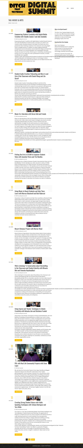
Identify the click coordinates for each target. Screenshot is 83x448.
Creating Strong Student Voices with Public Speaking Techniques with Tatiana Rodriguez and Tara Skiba (30, 404)
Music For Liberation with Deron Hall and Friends (30, 114)
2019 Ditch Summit (19, 368)
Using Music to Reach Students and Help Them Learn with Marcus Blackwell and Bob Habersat (30, 192)
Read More (18, 64)
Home (68, 8)
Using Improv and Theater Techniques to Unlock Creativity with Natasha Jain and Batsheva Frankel (31, 309)
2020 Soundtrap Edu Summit (21, 39)
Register (72, 8)
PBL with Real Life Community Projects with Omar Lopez (31, 364)
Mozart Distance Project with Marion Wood (28, 228)
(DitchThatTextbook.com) (61, 46)
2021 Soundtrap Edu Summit (21, 231)
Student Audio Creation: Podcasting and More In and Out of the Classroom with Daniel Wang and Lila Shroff (31, 76)
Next (33, 439)
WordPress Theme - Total (38, 445)
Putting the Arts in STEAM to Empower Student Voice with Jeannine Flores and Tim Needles (30, 155)
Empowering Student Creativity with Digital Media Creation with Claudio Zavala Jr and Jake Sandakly (31, 35)
